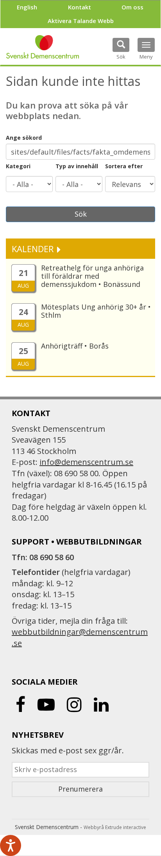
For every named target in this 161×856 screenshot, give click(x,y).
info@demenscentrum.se (86, 462)
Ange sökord (24, 137)
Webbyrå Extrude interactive (115, 827)
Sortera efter (124, 166)
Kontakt (79, 7)
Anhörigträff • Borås (75, 346)
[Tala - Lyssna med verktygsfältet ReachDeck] (10, 845)
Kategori (18, 166)
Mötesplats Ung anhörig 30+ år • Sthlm (96, 311)
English (27, 7)
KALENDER (34, 248)
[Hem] (42, 47)
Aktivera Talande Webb (81, 21)
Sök (81, 214)
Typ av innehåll (76, 166)
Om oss (132, 7)
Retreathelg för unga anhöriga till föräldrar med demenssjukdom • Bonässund (92, 276)
